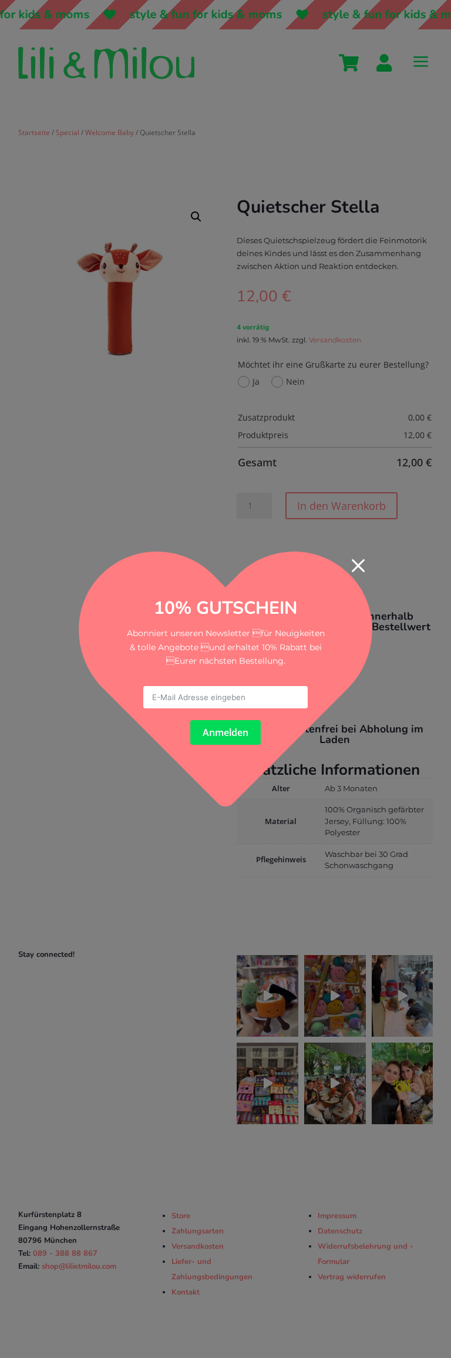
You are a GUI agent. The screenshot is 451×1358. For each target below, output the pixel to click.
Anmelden (225, 732)
